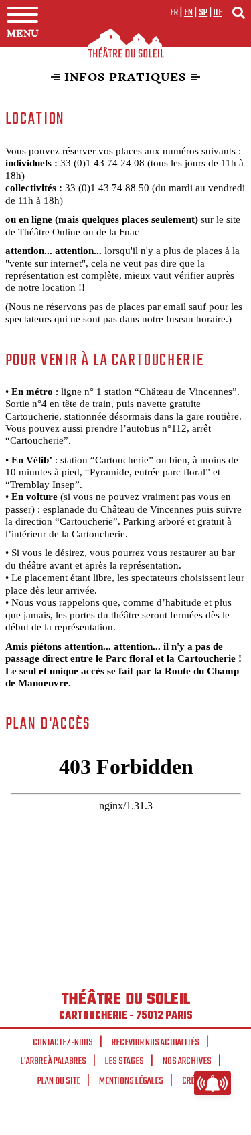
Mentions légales (131, 1081)
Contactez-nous (63, 1043)
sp (203, 13)
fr (174, 13)
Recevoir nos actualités (155, 1043)
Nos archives (187, 1061)
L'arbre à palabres (53, 1061)
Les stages (124, 1061)
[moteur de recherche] (238, 12)
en (188, 13)
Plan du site (58, 1081)
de (217, 13)
